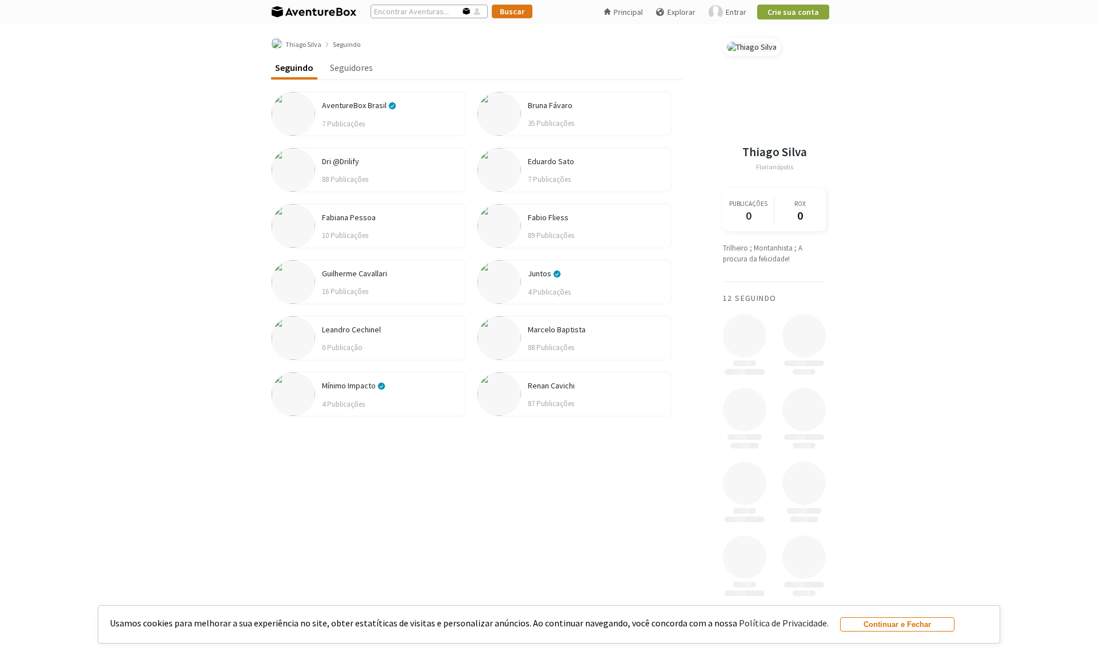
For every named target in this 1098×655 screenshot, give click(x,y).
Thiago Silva (774, 152)
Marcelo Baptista (557, 329)
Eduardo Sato (551, 161)
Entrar (736, 12)
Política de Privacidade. (784, 623)
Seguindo (294, 67)
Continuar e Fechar (897, 624)
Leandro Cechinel (351, 329)
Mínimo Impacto (349, 385)
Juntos (540, 273)
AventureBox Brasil (355, 105)
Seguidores (351, 67)
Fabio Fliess (548, 217)
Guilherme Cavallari (354, 273)
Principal (628, 12)
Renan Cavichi (551, 385)
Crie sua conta (793, 12)
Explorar (681, 12)
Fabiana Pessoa (349, 217)
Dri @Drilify (340, 161)
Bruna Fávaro (550, 105)
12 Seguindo (749, 298)
